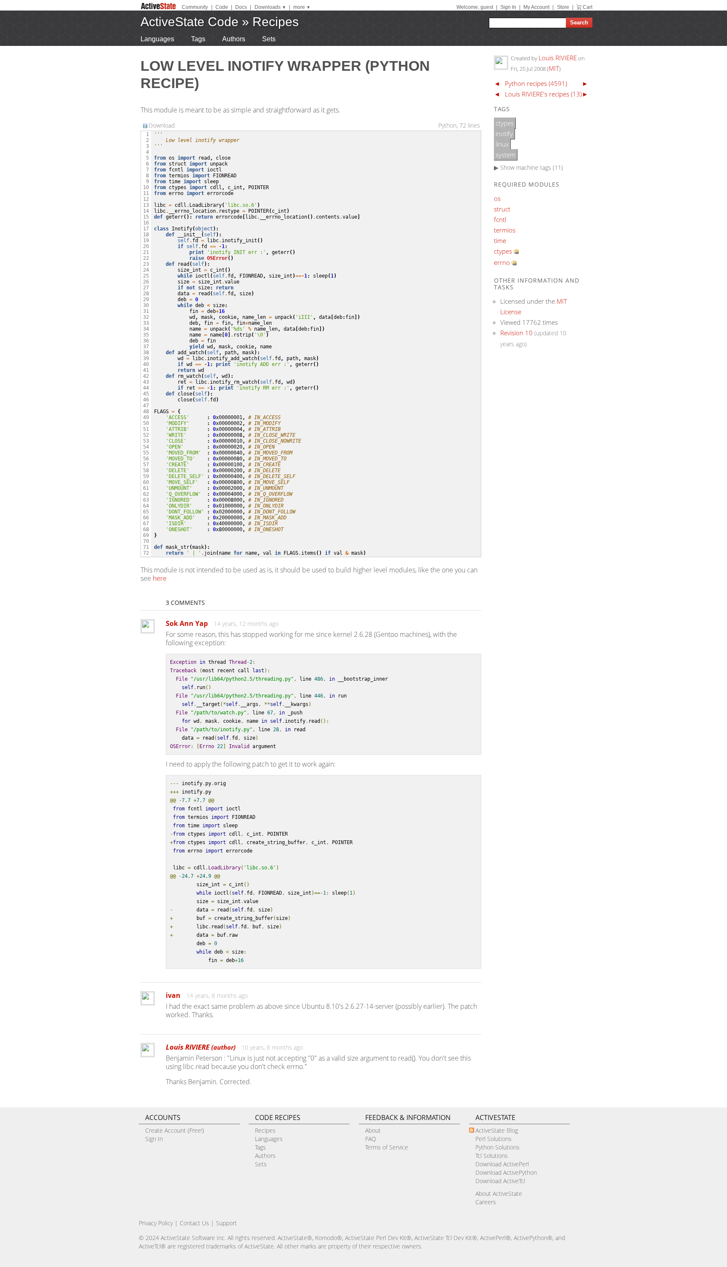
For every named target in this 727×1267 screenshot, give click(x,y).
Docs (241, 7)
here (160, 578)
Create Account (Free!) (174, 1130)
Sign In (508, 7)
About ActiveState (498, 1193)
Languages (157, 39)
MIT (554, 68)
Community (195, 7)
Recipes (275, 22)
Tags (198, 39)
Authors (233, 39)
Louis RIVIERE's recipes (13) (543, 94)
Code (221, 7)
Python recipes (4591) (536, 83)
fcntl (500, 219)
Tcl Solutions (491, 1156)
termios (504, 230)
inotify (504, 133)
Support (226, 1223)
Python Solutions (497, 1147)
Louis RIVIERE (201, 1047)
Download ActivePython (506, 1172)
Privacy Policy (156, 1223)
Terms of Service (386, 1147)
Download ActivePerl (502, 1164)
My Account (536, 7)
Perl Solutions (493, 1139)
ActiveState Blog (496, 1130)
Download (162, 125)
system (505, 154)
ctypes (505, 123)
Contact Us (194, 1223)
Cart (587, 7)
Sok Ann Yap (187, 623)
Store (563, 7)
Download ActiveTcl (500, 1181)
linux (502, 144)
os (497, 198)
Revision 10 (516, 333)
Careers (485, 1202)
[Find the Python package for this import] (516, 251)
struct (502, 209)
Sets (269, 39)
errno (502, 262)
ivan (173, 995)
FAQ (370, 1139)
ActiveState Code (190, 22)
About (373, 1130)
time (500, 240)
